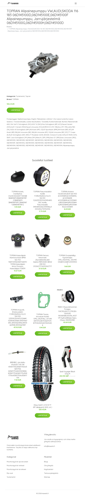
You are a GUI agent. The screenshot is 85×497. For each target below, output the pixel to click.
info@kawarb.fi (49, 446)
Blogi (46, 462)
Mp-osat (10, 473)
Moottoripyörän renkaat (15, 465)
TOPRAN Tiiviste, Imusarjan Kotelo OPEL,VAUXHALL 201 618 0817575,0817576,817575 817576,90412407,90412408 (42, 319)
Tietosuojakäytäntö (51, 473)
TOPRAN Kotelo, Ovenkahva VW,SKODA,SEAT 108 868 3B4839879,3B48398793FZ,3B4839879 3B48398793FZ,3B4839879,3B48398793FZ (17, 198)
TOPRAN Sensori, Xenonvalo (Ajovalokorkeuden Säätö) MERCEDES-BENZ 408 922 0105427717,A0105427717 (42, 260)
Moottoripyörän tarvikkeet (16, 469)
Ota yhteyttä (48, 465)
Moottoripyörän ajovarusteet (17, 462)
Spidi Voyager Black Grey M (67, 372)
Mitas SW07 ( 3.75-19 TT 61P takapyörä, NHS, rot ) (42, 406)
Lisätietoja (15, 110)
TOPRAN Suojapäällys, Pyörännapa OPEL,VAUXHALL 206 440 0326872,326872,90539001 (67, 259)
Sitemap (47, 477)
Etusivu (9, 27)
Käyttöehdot (48, 469)
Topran (27, 96)
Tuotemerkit (20, 96)
